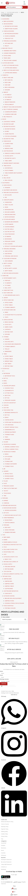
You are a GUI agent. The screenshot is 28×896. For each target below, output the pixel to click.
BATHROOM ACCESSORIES (11, 33)
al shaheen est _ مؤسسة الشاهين (13, 882)
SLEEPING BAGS (9, 588)
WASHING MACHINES (10, 214)
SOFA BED (7, 334)
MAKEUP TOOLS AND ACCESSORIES (13, 107)
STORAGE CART (9, 461)
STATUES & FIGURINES (10, 136)
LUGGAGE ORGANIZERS (10, 53)
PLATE (5, 483)
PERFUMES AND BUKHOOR (9, 505)
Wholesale (3, 869)
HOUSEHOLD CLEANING (10, 444)
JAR (4, 468)
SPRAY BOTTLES (9, 38)
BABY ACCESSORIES (8, 21)
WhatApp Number (4, 679)
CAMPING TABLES (9, 586)
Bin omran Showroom (6, 862)
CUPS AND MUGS (9, 424)
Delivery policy (4, 831)
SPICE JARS (7, 459)
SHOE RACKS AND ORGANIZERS (13, 344)
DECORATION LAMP (9, 124)
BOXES (5, 383)
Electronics (3, 848)
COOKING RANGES (9, 226)
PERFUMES (5, 498)
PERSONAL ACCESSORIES (10, 41)
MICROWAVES (8, 239)
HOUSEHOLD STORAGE (10, 451)
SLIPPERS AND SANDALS (11, 67)
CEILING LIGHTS (9, 155)
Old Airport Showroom (6, 859)
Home (2, 12)
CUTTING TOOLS (9, 393)
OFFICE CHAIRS (8, 302)
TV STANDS (7, 285)
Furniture (3, 845)
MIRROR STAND (9, 148)
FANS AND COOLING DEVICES (11, 192)
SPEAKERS (7, 187)
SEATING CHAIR (9, 332)
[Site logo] (10, 2)
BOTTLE (6, 378)
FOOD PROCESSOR (9, 234)
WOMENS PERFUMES (10, 532)
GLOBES (7, 131)
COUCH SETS (8, 324)
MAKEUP (6, 92)
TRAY (5, 495)
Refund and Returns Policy (7, 821)
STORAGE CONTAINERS (11, 464)
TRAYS (6, 437)
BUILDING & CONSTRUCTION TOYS (13, 544)
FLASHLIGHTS (8, 593)
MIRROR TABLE (9, 361)
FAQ (2, 839)
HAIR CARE (7, 85)
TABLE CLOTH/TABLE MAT (10, 488)
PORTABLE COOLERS (10, 608)
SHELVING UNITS (9, 341)
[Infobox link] (14, 643)
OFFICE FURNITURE (9, 300)
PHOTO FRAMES (9, 170)
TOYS (3, 534)
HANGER (7, 339)
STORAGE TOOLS (9, 466)
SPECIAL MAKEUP (9, 104)
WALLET (7, 45)
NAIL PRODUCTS (8, 116)
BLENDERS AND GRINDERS (11, 221)
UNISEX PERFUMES (9, 530)
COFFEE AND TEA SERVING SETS (13, 422)
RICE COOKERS (8, 243)
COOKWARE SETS (9, 390)
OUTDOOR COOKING (9, 596)
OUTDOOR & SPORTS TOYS (11, 556)
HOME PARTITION (8, 290)
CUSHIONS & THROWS (9, 121)
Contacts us (4, 867)
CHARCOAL (6, 503)
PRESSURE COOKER (10, 241)
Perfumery (3, 855)
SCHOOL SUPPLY (8, 564)
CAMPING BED (8, 581)
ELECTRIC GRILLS (9, 229)
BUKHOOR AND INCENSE (10, 508)
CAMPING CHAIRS (9, 583)
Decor (2, 850)
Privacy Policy (4, 836)
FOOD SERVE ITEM (8, 410)
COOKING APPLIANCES (9, 385)
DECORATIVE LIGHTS (10, 158)
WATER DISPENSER (10, 217)
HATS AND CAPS (9, 43)
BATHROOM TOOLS (10, 376)
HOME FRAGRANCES (9, 517)
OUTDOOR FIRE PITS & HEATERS (13, 314)
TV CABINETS (8, 283)
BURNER (6, 500)
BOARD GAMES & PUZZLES (10, 542)
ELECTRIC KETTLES (10, 231)
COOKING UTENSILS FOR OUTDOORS (14, 603)
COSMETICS (5, 75)
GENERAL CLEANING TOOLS (12, 446)
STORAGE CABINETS (10, 307)
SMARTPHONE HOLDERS (11, 28)
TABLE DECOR (7, 165)
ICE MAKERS (8, 236)
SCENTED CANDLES (10, 522)
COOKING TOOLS (9, 388)
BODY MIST (8, 527)
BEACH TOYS (8, 559)
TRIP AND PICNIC (6, 576)
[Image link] (8, 687)
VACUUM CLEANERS (10, 212)
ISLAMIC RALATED (9, 133)
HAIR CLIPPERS (9, 251)
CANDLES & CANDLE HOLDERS (12, 153)
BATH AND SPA (8, 80)
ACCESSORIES (5, 19)
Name (1, 671)
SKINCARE (7, 89)
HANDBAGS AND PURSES (10, 50)
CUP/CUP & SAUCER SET (10, 402)
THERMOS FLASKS (9, 434)
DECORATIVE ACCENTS (9, 126)
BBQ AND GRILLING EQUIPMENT (13, 598)
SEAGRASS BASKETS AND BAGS (11, 163)
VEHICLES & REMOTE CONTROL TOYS (13, 574)
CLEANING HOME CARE (11, 114)
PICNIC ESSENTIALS (8, 605)
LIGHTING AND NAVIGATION (11, 591)
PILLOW (6, 481)
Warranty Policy (4, 826)
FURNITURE (5, 275)
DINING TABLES (9, 358)
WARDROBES (8, 351)
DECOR (4, 119)
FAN (6, 197)
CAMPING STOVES (9, 600)
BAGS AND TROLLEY (7, 48)
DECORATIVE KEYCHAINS (11, 26)
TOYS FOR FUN (7, 571)
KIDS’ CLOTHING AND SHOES (11, 65)
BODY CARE (8, 82)
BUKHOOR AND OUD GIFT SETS (13, 515)
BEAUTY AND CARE (8, 77)
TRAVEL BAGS (7, 58)
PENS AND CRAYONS (10, 566)
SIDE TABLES (8, 363)
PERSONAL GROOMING (9, 248)
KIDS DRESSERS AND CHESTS (12, 295)
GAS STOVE (7, 395)
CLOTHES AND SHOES (12, 12)
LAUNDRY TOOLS (9, 478)
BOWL (5, 380)
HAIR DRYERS (8, 253)
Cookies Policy (4, 834)
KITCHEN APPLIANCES (9, 219)
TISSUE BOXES (7, 493)
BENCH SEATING (9, 322)
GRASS (6, 312)
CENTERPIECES (8, 168)
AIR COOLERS (8, 195)
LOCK (5, 554)
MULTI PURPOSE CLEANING (11, 109)
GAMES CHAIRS (8, 327)
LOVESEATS (8, 329)
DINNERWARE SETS (10, 429)
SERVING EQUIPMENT (10, 432)
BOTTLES (7, 415)
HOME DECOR (7, 141)
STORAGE (6, 336)
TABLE (5, 354)
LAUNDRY (6, 471)
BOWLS (6, 417)
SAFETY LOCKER (8, 263)
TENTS (6, 317)
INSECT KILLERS (9, 204)
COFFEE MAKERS (9, 224)
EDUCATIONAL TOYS (9, 552)
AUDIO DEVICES (8, 185)
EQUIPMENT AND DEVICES (10, 190)
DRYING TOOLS (9, 473)
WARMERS (7, 439)
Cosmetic (3, 853)
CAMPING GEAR (7, 578)
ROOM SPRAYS (8, 520)
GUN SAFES (7, 265)
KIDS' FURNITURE (8, 292)
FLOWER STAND (9, 143)
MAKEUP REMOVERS (10, 102)
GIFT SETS (6, 512)
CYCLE (5, 547)
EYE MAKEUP (8, 94)
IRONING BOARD (9, 476)
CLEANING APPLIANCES (11, 111)
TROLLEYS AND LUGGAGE (10, 60)
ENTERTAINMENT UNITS (10, 278)
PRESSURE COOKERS (10, 400)
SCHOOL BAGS (7, 55)
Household (3, 843)
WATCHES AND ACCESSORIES (11, 273)
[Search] (21, 7)
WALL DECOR (7, 177)
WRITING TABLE (9, 366)
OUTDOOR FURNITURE (10, 310)
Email (1, 675)
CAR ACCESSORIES (8, 23)
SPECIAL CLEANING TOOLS (11, 449)
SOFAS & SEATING (8, 319)
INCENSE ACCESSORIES (10, 510)
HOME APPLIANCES (8, 199)
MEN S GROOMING (9, 87)
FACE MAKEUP (8, 97)
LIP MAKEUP (8, 99)
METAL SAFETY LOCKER (11, 268)
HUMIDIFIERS (8, 202)
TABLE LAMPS (8, 160)
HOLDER (6, 442)
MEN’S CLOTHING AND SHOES (11, 70)
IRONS (6, 207)
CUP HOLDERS (8, 456)
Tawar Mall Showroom (6, 864)
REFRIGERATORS (9, 209)
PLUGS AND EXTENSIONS (10, 258)
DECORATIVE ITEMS (9, 138)
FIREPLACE (7, 280)
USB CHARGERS (9, 261)
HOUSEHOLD (5, 368)
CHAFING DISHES (9, 420)
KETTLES (7, 398)
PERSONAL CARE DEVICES (11, 256)
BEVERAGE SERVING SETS (11, 412)
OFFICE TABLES (9, 305)
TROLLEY (7, 349)
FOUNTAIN (7, 146)
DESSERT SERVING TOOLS (11, 427)
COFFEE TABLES (9, 356)
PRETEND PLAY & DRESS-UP (11, 561)
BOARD (5, 539)
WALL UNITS (8, 288)
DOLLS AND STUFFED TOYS (10, 549)
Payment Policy (4, 829)
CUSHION (6, 405)
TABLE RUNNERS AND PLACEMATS (13, 173)
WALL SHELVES (8, 180)
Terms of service (5, 824)
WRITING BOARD (9, 569)
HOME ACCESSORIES (9, 31)
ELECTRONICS (5, 182)
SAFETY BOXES (8, 270)
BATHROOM (7, 373)
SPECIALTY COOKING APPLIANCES (13, 246)
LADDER (6, 297)
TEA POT (6, 175)
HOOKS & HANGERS (10, 36)
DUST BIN (6, 407)
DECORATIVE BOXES (10, 129)
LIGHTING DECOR (8, 151)
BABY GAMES (7, 537)
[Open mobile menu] (1, 2)
